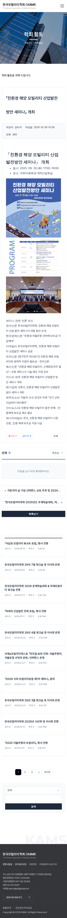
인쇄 (55, 435)
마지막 (47, 772)
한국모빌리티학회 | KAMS (19, 4)
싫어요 (27, 435)
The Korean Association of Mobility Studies (19, 8)
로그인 (39, 471)
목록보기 (33, 514)
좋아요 (12, 435)
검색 (33, 806)
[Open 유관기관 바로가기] (29, 897)
